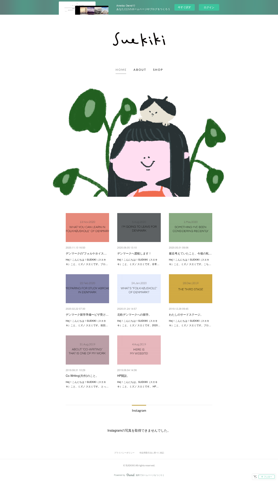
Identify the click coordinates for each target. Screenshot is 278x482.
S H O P (158, 69)
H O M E (121, 69)
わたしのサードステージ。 (186, 314)
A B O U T (140, 69)
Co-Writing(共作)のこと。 (82, 376)
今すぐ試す (184, 7)
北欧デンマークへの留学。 (134, 314)
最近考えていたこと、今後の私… (190, 253)
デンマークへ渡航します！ (134, 253)
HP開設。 (123, 376)
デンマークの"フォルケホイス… (86, 253)
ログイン (209, 7)
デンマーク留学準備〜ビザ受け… (87, 314)
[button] (121, 70)
